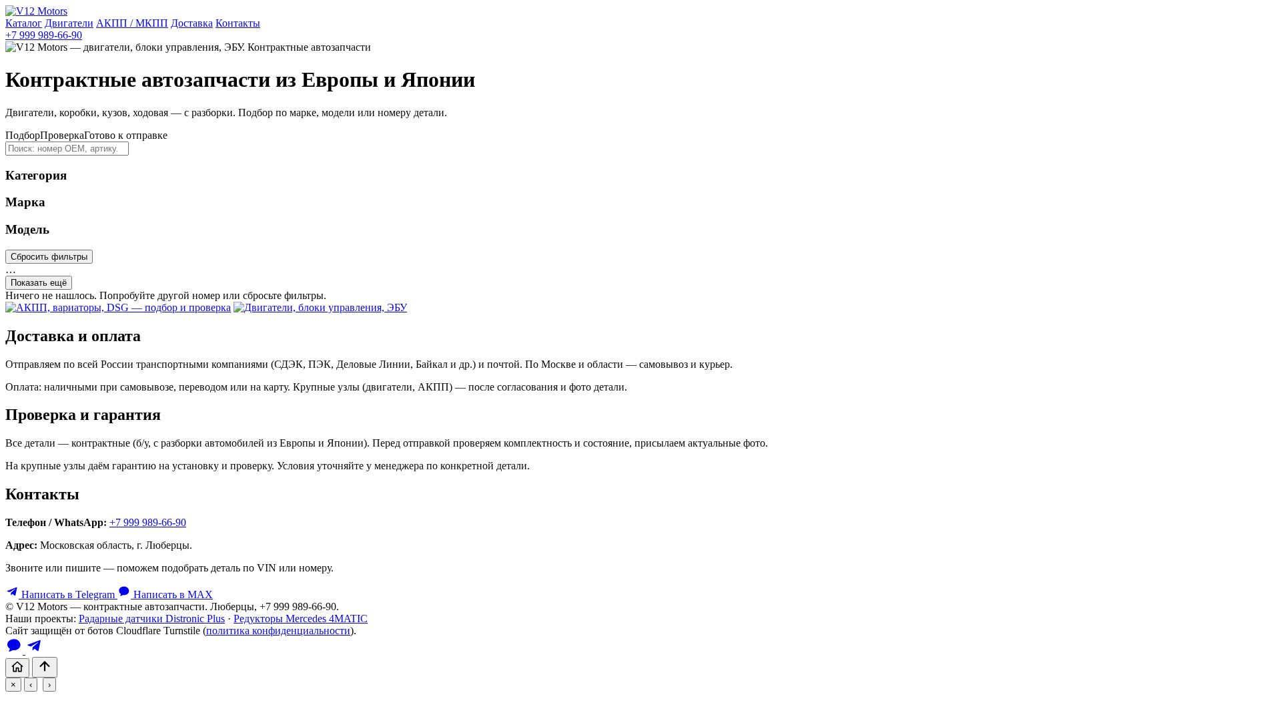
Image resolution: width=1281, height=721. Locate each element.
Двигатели (69, 23)
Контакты (238, 23)
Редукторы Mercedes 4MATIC (301, 618)
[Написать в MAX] (15, 650)
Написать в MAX (172, 594)
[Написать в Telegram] (34, 650)
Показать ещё (39, 283)
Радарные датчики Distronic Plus (152, 618)
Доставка (192, 23)
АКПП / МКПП (132, 23)
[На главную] (17, 668)
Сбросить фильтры (49, 257)
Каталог (23, 23)
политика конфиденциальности (278, 630)
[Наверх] (44, 667)
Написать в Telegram (68, 594)
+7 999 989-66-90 (43, 35)
